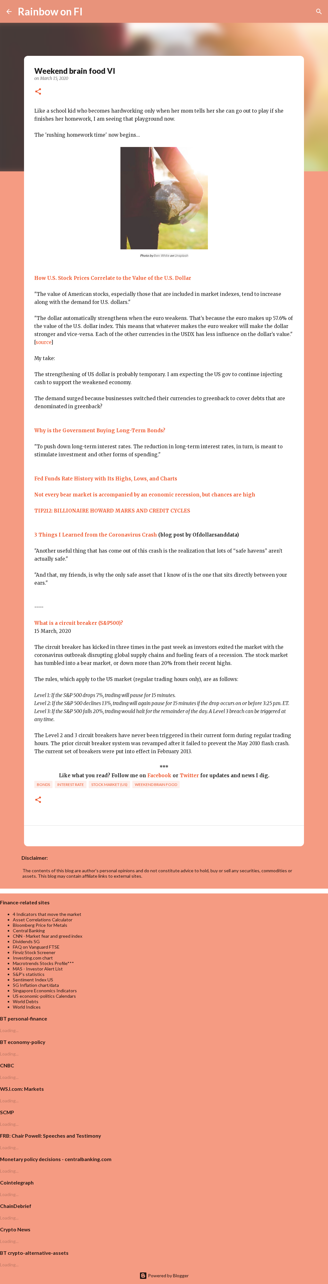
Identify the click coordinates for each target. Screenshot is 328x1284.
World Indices (27, 1007)
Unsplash (181, 255)
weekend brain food (156, 784)
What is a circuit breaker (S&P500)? (78, 623)
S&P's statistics (29, 974)
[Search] (91, 11)
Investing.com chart (33, 958)
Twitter (189, 775)
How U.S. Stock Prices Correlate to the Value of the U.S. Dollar (112, 278)
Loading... (9, 1030)
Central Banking (29, 930)
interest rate (70, 784)
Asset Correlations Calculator (42, 919)
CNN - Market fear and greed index (47, 936)
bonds (43, 784)
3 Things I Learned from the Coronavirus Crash (95, 535)
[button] (38, 92)
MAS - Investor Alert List (38, 968)
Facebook (159, 775)
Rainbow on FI (50, 11)
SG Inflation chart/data (36, 985)
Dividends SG (26, 941)
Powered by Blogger (168, 1275)
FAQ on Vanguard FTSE (36, 947)
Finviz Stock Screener (34, 952)
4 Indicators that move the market (47, 914)
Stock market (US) (109, 784)
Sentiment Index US (33, 979)
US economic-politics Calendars (44, 996)
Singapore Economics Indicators (45, 990)
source (43, 342)
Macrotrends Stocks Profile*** (43, 963)
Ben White (161, 255)
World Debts (25, 1001)
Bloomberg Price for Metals (40, 925)
